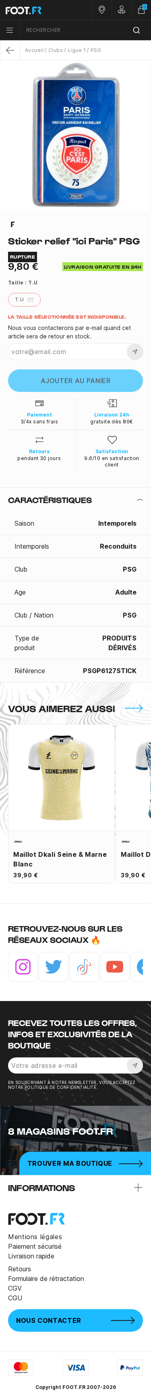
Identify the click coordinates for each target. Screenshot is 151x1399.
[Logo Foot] (38, 10)
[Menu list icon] (9, 30)
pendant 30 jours (39, 458)
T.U (19, 299)
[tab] (75, 500)
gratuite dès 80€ (111, 422)
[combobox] (85, 30)
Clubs (55, 50)
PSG (96, 50)
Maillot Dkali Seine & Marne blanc (60, 859)
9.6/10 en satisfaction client (111, 461)
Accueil (34, 50)
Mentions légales (35, 1237)
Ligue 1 (77, 50)
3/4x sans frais (39, 422)
